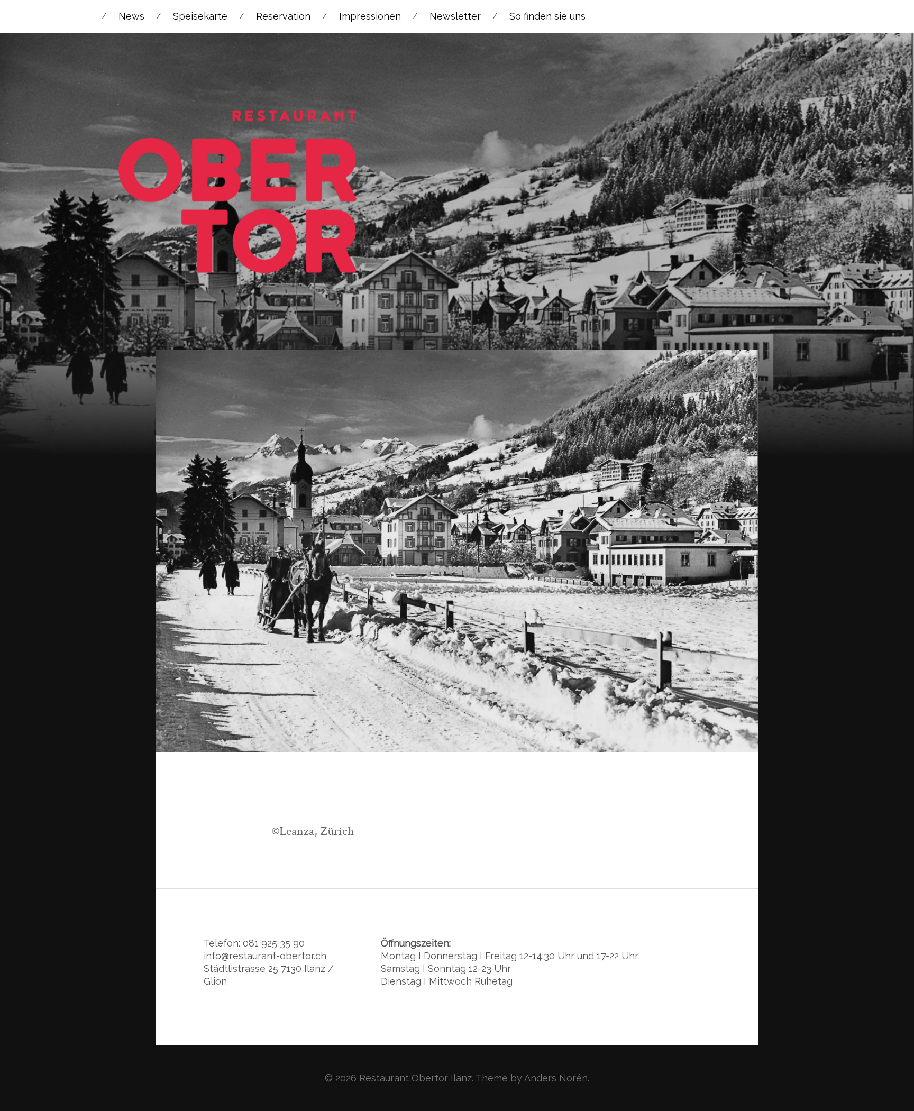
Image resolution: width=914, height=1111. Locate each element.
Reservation (283, 16)
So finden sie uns (547, 16)
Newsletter (455, 16)
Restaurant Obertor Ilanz (415, 1078)
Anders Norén (556, 1078)
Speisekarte (200, 16)
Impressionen (370, 16)
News (131, 16)
